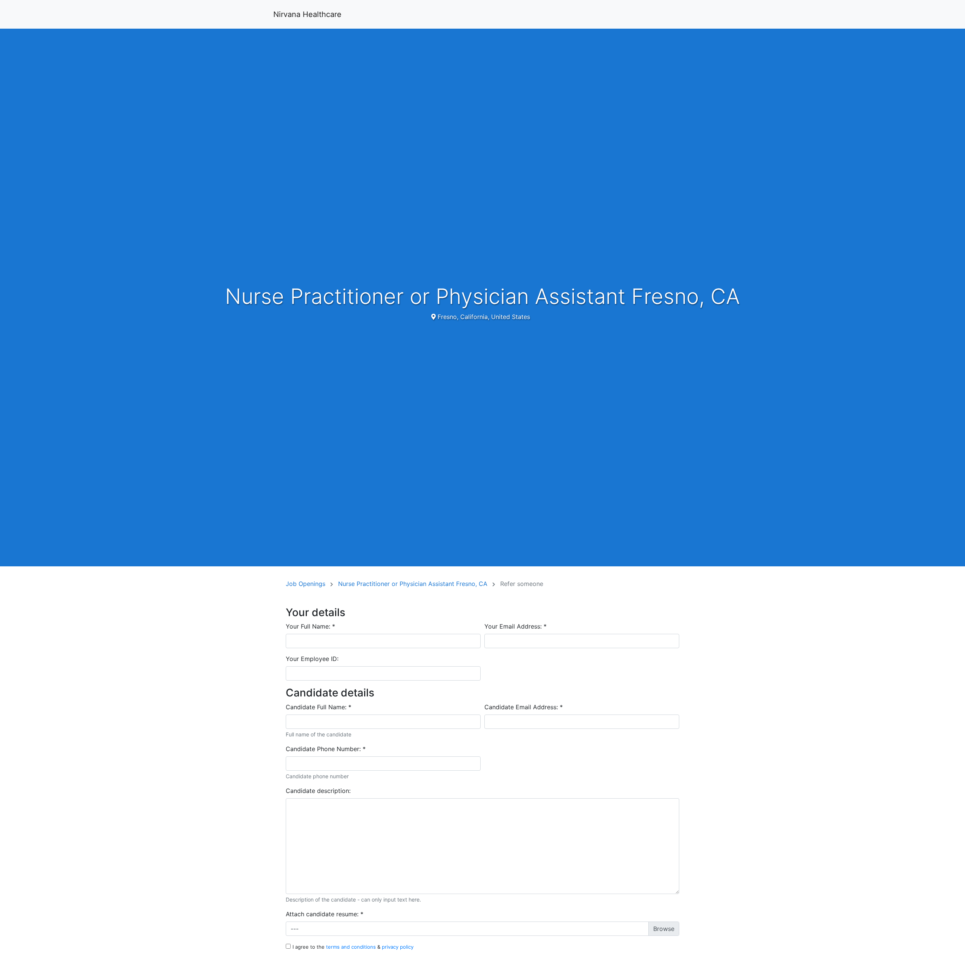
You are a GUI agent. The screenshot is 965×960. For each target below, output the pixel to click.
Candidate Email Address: (523, 707)
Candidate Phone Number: (326, 749)
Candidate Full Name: (318, 707)
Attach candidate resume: (324, 914)
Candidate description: (318, 790)
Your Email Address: (515, 626)
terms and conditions (351, 947)
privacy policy (398, 947)
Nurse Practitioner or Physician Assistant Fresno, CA (413, 583)
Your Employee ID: (312, 658)
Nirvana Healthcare (307, 14)
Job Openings (306, 583)
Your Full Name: (310, 626)
